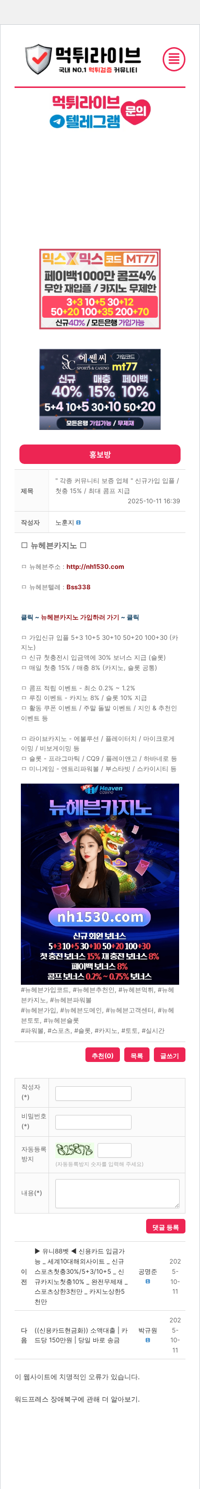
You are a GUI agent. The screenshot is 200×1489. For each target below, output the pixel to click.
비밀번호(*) (34, 1121)
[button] (64, 522)
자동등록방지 (34, 1154)
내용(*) (31, 1193)
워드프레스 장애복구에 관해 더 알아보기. (77, 1399)
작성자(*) (30, 1092)
